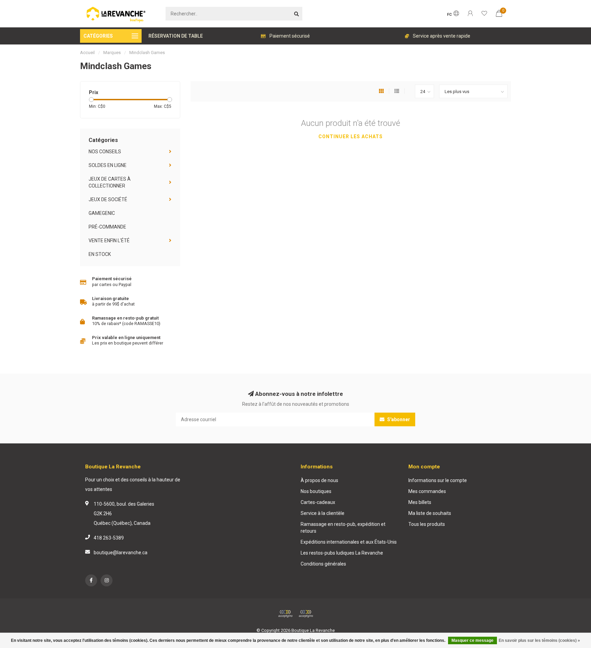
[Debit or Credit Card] (285, 614)
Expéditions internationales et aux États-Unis (349, 542)
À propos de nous (319, 480)
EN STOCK (100, 254)
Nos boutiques (316, 491)
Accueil (87, 52)
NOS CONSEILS (105, 151)
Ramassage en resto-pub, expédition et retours (343, 527)
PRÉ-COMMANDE (107, 227)
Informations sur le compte (437, 480)
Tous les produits (426, 524)
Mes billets (419, 502)
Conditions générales (323, 564)
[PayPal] (305, 614)
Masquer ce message (472, 640)
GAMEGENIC (102, 213)
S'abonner (398, 419)
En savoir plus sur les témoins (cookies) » (539, 640)
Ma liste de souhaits (429, 513)
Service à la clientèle (322, 513)
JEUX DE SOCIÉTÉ (108, 199)
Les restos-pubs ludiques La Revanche (342, 553)
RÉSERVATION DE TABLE (175, 36)
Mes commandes (427, 491)
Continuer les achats (350, 136)
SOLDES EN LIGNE (108, 165)
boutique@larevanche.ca (120, 552)
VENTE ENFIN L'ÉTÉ (109, 240)
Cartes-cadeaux (318, 502)
